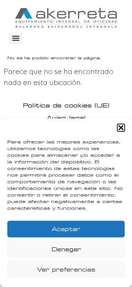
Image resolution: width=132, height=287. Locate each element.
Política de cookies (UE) (66, 105)
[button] (121, 127)
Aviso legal (66, 117)
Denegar (66, 249)
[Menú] (15, 38)
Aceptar (66, 229)
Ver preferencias (66, 269)
